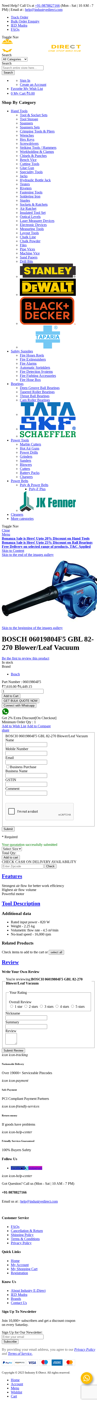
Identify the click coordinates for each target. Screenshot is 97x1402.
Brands (16, 1299)
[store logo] (41, 51)
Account (17, 1384)
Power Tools (20, 440)
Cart (14, 1396)
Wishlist (16, 1392)
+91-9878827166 (47, 5)
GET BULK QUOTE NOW (20, 700)
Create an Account (33, 84)
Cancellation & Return (27, 1231)
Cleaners (17, 514)
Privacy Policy (21, 1243)
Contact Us (19, 1303)
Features (12, 876)
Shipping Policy (22, 1235)
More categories (22, 518)
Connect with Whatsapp (19, 705)
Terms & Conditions (25, 1239)
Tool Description (21, 903)
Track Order (19, 17)
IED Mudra (19, 25)
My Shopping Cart (24, 1269)
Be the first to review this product (25, 658)
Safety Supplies (22, 351)
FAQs (15, 29)
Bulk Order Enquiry (25, 21)
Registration (19, 1273)
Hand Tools (19, 111)
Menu (6, 534)
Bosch (15, 674)
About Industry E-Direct (28, 1290)
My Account (20, 1265)
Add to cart (11, 857)
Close (6, 530)
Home (15, 1261)
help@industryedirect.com (43, 10)
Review (10, 962)
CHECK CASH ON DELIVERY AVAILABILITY (39, 862)
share (5, 730)
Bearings (17, 384)
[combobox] (23, 67)
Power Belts (19, 481)
